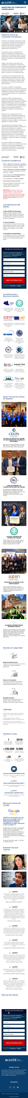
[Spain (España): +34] (5, 268)
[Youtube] (17, 1087)
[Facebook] (10, 1087)
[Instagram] (13, 1087)
